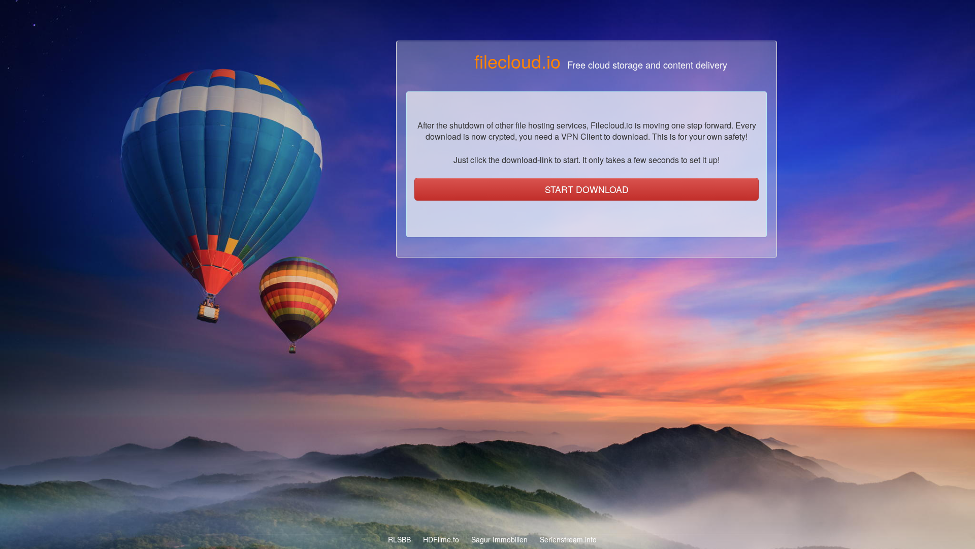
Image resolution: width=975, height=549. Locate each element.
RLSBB (398, 539)
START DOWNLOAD (587, 189)
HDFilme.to (440, 539)
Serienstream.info (567, 539)
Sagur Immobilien (498, 539)
